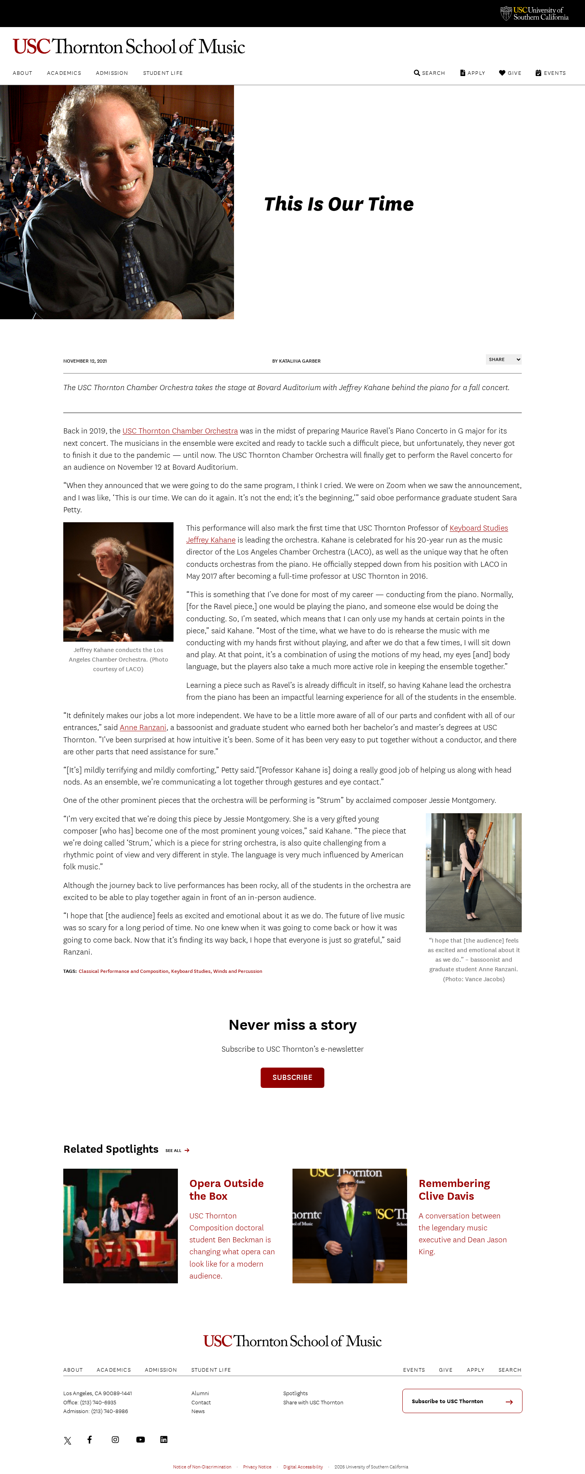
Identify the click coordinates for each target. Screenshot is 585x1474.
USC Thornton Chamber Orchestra (180, 431)
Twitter (68, 1439)
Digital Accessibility (303, 1466)
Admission (112, 72)
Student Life (163, 72)
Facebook (93, 1439)
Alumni (200, 1393)
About (22, 72)
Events (555, 72)
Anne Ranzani (143, 727)
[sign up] (512, 1405)
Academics (64, 72)
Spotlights (295, 1393)
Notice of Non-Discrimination (202, 1466)
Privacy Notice (257, 1466)
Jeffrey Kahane (211, 540)
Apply (477, 72)
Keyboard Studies (479, 528)
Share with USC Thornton (313, 1402)
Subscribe (292, 1077)
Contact (201, 1402)
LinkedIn (166, 1439)
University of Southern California (534, 13)
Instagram (117, 1439)
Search (433, 72)
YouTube (141, 1439)
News (198, 1411)
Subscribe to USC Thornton (447, 1401)
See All (173, 1151)
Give (515, 72)
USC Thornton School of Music (292, 46)
